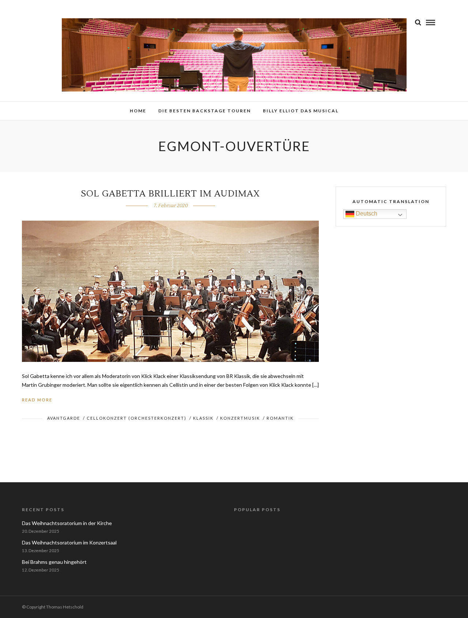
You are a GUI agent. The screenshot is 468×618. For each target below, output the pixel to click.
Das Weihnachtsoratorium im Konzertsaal (69, 542)
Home (138, 110)
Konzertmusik (240, 418)
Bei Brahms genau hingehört (54, 562)
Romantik (280, 418)
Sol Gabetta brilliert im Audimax (170, 193)
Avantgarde (63, 418)
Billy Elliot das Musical (301, 110)
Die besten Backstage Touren (204, 110)
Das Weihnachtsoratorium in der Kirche (67, 523)
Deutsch (365, 213)
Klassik (203, 418)
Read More (37, 399)
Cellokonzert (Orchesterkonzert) (136, 418)
